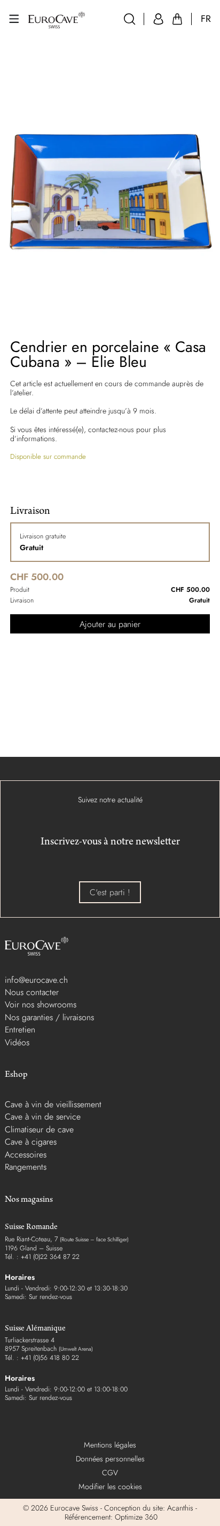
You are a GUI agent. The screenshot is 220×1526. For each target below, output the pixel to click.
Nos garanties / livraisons (49, 1017)
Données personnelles (110, 1458)
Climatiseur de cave (39, 1129)
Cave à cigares (31, 1142)
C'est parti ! (110, 892)
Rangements (25, 1167)
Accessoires (25, 1154)
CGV (110, 1472)
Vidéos (17, 1042)
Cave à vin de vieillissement (53, 1104)
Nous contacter (32, 992)
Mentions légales (110, 1444)
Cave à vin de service (43, 1116)
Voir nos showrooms (40, 1004)
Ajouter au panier (110, 624)
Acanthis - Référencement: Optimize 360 (129, 1512)
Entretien (20, 1029)
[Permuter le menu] (14, 19)
